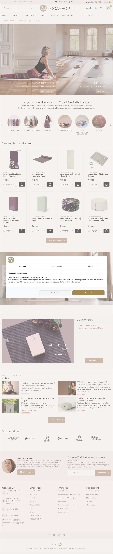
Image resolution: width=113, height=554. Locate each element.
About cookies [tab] (56, 266)
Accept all (88, 293)
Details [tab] (90, 266)
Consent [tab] (22, 266)
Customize (55, 293)
